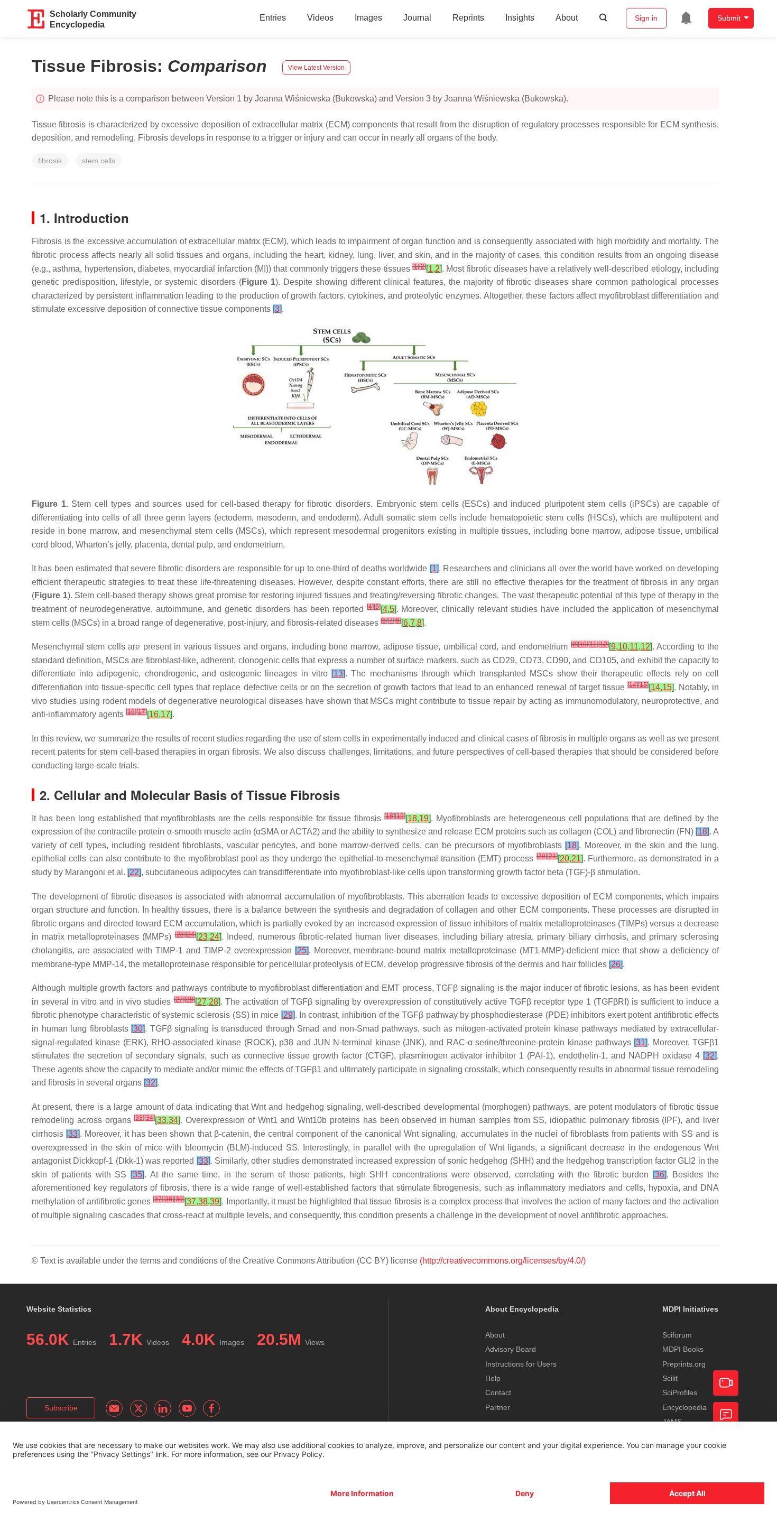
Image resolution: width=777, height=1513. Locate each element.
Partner (497, 1407)
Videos (320, 17)
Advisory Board (510, 1349)
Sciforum (677, 1335)
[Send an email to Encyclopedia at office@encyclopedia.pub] (114, 1408)
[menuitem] (686, 18)
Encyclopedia (684, 1407)
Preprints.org (684, 1364)
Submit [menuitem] (729, 18)
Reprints (468, 17)
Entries (273, 17)
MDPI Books (683, 1349)
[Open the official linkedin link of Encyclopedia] (162, 1408)
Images (368, 17)
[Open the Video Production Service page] (725, 1383)
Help (493, 1378)
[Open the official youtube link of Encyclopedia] (187, 1408)
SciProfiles (679, 1392)
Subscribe (61, 1408)
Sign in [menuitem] (646, 18)
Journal (417, 17)
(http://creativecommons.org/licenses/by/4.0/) (503, 1260)
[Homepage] (36, 19)
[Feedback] (725, 1414)
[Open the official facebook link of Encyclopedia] (211, 1408)
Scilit (670, 1378)
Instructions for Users (521, 1364)
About (567, 17)
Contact (498, 1392)
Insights (519, 17)
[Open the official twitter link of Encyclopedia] (138, 1408)
